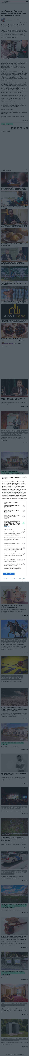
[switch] (23, 506)
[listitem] (14, 503)
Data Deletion (7, 578)
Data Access (14, 578)
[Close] (26, 477)
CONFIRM (8, 573)
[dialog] (14, 528)
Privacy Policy (22, 578)
